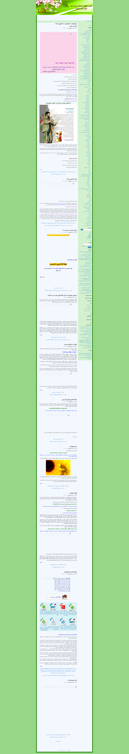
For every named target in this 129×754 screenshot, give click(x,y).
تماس (90, 17)
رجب (89, 169)
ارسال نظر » (46, 290)
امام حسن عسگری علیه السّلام (85, 59)
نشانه (54, 439)
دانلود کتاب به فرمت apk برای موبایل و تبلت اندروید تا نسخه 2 (44, 613)
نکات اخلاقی (58, 225)
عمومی (64, 339)
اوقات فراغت (73, 493)
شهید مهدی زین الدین (51, 172)
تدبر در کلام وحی (87, 87)
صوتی (89, 177)
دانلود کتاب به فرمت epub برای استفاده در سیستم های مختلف (44, 629)
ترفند (60, 337)
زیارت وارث (87, 128)
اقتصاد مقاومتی (88, 222)
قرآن (89, 81)
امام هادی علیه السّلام (86, 57)
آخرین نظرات (89, 237)
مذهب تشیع (88, 139)
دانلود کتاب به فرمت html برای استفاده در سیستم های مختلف (63, 628)
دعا (89, 94)
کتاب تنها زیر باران (44, 172)
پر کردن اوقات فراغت (53, 564)
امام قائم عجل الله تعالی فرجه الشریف (84, 60)
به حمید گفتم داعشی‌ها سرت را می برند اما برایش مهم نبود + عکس (85, 269)
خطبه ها (87, 42)
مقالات (89, 157)
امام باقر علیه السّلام (87, 50)
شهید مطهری (50, 223)
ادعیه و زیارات (89, 92)
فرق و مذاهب (56, 339)
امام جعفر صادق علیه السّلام (86, 52)
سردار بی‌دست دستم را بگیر (87, 254)
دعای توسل (87, 101)
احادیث (62, 290)
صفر (89, 166)
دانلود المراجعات (46, 668)
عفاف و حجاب (88, 224)
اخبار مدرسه (89, 214)
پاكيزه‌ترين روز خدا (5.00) (87, 347)
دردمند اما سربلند (88, 262)
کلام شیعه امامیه (54, 673)
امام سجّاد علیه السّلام (86, 47)
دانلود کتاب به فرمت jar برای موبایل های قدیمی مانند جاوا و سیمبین (53, 628)
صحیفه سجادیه (87, 49)
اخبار (90, 215)
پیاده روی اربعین (86, 167)
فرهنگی (53, 225)
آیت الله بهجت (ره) (87, 71)
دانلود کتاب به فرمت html (45, 670)
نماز (46, 223)
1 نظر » (52, 174)
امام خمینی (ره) (87, 69)
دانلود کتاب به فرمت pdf (71, 671)
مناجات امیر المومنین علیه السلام (84, 118)
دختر (55, 392)
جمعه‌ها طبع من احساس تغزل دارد (85, 283)
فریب (58, 337)
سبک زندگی (50, 225)
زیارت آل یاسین (87, 126)
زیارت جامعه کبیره (86, 125)
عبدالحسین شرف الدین (61, 673)
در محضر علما (63, 225)
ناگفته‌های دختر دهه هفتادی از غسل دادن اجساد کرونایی (85, 256)
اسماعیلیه (87, 142)
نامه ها (87, 40)
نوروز (89, 171)
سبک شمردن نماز (72, 179)
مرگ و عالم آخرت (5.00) (87, 333)
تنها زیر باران (73, 26)
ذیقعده (89, 164)
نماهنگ (88, 184)
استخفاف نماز (68, 223)
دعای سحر (87, 109)
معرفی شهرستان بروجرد (87, 204)
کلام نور (65, 290)
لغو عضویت (84, 246)
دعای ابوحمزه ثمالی (86, 102)
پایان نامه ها (88, 156)
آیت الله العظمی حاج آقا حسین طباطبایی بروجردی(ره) (85, 77)
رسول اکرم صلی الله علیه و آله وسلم (85, 33)
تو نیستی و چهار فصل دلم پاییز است (85, 293)
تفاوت (59, 392)
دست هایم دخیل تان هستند (86, 289)
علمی (90, 205)
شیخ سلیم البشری (44, 671)
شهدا (59, 174)
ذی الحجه (88, 163)
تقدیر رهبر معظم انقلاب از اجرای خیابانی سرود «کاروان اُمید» (86, 279)
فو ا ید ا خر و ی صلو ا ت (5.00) (86, 326)
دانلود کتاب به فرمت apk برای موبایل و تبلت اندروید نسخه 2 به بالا (72, 613)
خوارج (89, 149)
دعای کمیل (87, 95)
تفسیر (88, 83)
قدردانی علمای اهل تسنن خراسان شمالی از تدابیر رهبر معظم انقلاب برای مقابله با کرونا (85, 259)
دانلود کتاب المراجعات (70, 572)
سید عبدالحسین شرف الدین (53, 671)
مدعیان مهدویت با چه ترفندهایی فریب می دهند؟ (62, 295)
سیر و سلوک (89, 195)
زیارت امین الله (87, 123)
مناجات (89, 114)
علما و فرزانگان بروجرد (87, 74)
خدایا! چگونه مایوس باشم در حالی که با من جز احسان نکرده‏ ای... (85, 272)
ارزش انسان (56, 288)
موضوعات (89, 236)
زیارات (89, 121)
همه (90, 29)
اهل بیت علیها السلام (65, 675)
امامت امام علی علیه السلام (59, 668)
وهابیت (88, 147)
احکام (88, 91)
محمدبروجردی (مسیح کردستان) (85, 78)
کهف (90, 352)
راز (59, 486)
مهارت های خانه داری (87, 211)
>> (56, 741)
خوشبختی (63, 486)
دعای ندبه (87, 98)
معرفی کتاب (56, 174)
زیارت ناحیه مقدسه (86, 130)
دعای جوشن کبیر (86, 112)
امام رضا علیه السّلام (87, 54)
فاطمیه (88, 36)
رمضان (89, 160)
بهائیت (89, 137)
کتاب (58, 675)
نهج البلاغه (87, 39)
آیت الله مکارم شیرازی (86, 66)
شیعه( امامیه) (54, 675)
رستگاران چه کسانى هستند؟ (86, 287)
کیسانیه (88, 144)
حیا (56, 392)
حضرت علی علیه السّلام (56, 290)
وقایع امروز (89, 217)
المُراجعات (66, 668)
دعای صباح (87, 104)
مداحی (88, 180)
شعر (89, 192)
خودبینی (57, 439)
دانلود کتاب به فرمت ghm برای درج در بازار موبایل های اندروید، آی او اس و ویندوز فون (53, 613)
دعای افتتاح (87, 111)
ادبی (90, 191)
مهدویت (52, 337)
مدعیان (55, 337)
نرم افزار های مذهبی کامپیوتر (85, 174)
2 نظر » (45, 225)
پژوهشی (89, 154)
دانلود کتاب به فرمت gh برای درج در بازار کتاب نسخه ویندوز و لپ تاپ (72, 628)
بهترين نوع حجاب (57, 734)
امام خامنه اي (63, 734)
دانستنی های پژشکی (87, 207)
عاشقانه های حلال (88, 225)
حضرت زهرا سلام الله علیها (86, 35)
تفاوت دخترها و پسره (70, 344)
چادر (47, 734)
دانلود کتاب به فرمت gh (64, 670)
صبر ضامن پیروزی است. (87, 265)
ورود (88, 21)
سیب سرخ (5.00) (88, 338)
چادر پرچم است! (72, 680)
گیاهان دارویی (88, 208)
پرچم (49, 734)
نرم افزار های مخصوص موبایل (85, 176)
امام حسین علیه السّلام (86, 46)
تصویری (88, 186)
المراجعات (70, 668)
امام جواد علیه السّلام (87, 56)
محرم (89, 161)
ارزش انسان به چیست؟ (70, 230)
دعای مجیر (87, 97)
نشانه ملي (52, 734)
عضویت (88, 246)
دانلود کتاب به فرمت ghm (55, 670)
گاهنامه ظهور (89, 30)
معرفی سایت (89, 219)
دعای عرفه (87, 99)
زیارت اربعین (87, 129)
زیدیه (88, 143)
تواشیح (88, 178)
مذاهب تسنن (88, 146)
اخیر (90, 233)
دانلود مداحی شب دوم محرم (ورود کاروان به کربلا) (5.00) (85, 331)
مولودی (88, 181)
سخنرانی (88, 183)
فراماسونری (88, 152)
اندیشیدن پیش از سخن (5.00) (86, 337)
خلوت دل (88, 194)
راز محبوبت (57, 486)
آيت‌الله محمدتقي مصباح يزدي (85, 70)
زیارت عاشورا (87, 122)
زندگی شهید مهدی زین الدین (61, 172)
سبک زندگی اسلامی (50, 486)
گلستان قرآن (89, 80)
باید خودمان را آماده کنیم (87, 274)
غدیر (88, 43)
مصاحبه (89, 221)
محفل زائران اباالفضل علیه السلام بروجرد (85, 353)
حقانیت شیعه (51, 668)
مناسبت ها (89, 159)
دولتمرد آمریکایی (88, 263)
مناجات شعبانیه (87, 119)
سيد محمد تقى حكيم (62, 671)
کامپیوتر (88, 210)
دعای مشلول (87, 105)
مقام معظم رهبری (87, 64)
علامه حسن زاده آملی (86, 67)
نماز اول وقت (43, 223)
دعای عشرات (87, 107)
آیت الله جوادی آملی (87, 73)
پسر (53, 392)
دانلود (60, 675)
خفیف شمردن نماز (62, 223)
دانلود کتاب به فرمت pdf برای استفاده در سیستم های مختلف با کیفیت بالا (63, 613)
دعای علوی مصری (86, 108)
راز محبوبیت (73, 446)
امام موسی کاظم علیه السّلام (86, 53)
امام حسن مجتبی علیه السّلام (85, 45)
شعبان (89, 170)
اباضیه (88, 150)
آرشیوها (89, 235)
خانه (90, 21)
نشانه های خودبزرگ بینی (69, 399)
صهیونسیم (88, 153)
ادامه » (40, 335)
